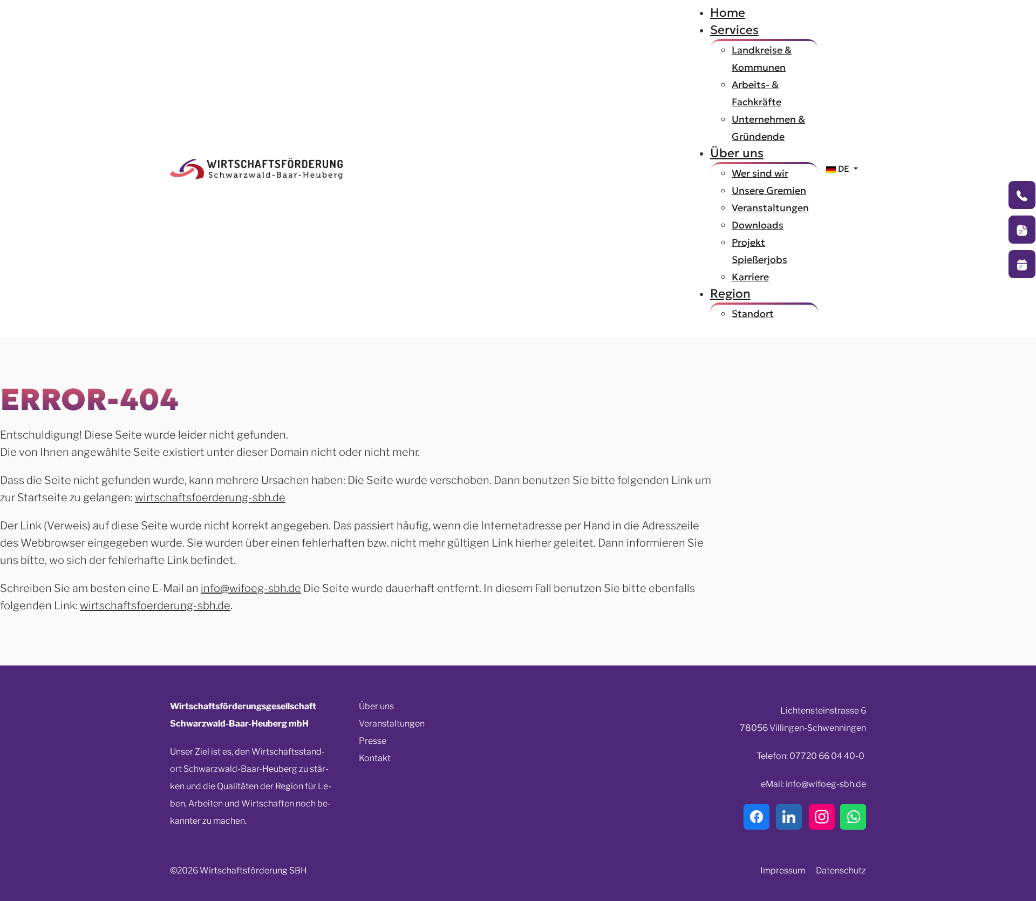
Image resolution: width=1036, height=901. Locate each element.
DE (843, 168)
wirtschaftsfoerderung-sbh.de (210, 497)
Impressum (782, 870)
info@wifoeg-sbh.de (251, 588)
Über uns (376, 706)
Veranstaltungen (392, 723)
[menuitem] (727, 12)
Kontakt (375, 758)
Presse (372, 741)
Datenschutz (841, 870)
